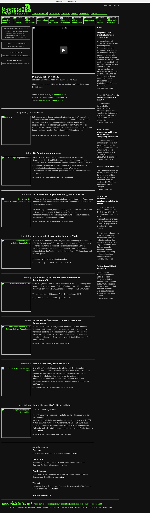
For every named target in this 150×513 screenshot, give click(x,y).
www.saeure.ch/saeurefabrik (55, 97)
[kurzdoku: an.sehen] (101, 24)
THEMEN (65, 13)
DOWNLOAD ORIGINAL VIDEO (16, 31)
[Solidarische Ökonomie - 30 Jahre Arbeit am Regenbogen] (16, 326)
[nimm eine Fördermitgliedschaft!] (17, 505)
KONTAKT (84, 13)
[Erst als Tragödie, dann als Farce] (16, 368)
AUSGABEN (54, 13)
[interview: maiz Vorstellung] (66, 24)
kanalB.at (59, 1)
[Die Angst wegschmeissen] (16, 157)
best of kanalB (60, 94)
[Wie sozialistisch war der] (16, 283)
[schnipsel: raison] (42, 24)
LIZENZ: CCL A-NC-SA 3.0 (16, 43)
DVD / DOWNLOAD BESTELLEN (16, 28)
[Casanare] (15, 117)
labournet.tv (72, 1)
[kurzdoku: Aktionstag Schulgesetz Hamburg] (54, 24)
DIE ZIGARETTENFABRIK (45, 76)
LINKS (74, 13)
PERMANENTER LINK (16, 47)
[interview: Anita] (89, 24)
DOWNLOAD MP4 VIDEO (15, 34)
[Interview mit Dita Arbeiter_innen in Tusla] (16, 240)
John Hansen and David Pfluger (51, 100)
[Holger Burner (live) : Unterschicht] (16, 410)
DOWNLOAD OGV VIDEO (15, 36)
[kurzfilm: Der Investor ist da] (7, 24)
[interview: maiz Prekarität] (113, 24)
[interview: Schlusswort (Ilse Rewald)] (77, 24)
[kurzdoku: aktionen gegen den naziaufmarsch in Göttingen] (19, 24)
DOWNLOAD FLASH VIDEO (15, 38)
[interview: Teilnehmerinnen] (31, 24)
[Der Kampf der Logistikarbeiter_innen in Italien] (16, 199)
